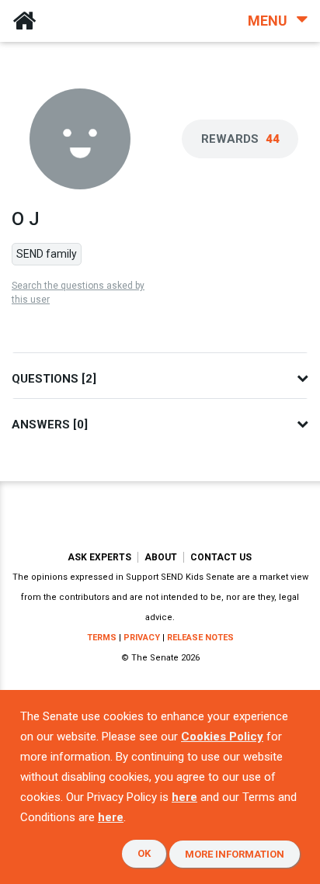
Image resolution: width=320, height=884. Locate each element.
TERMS (102, 638)
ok (144, 853)
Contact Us (221, 557)
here (184, 797)
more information (234, 854)
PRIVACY (141, 638)
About (160, 557)
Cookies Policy (222, 737)
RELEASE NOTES (200, 638)
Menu (269, 20)
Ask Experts (99, 557)
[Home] (24, 21)
